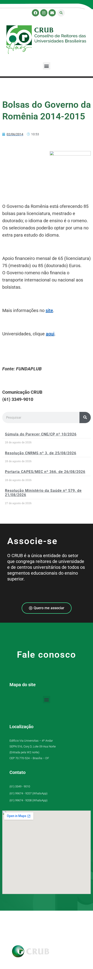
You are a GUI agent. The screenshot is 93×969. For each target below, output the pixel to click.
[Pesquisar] (85, 417)
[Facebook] (35, 12)
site (49, 310)
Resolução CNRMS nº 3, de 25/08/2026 (40, 453)
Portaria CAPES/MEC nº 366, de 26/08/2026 (45, 472)
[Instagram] (43, 12)
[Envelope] (52, 12)
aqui (50, 333)
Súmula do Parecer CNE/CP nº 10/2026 (41, 434)
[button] (61, 13)
